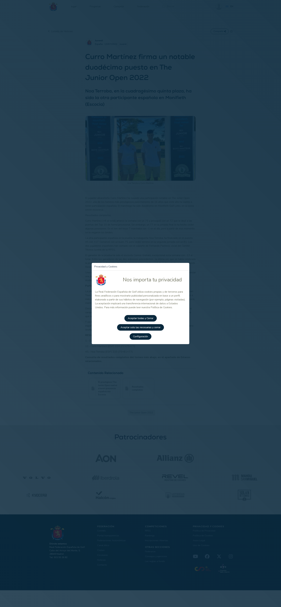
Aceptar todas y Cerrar (140, 318)
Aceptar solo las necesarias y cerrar (140, 327)
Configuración (140, 336)
